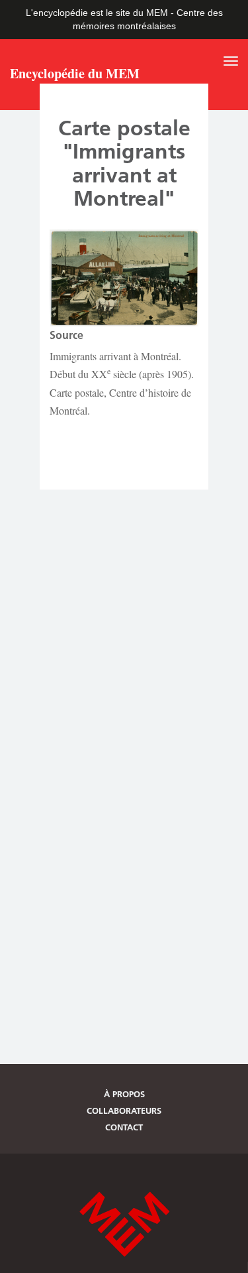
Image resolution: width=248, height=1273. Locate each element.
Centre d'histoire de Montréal (124, 1224)
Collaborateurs (124, 1110)
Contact (124, 1127)
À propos (124, 1094)
